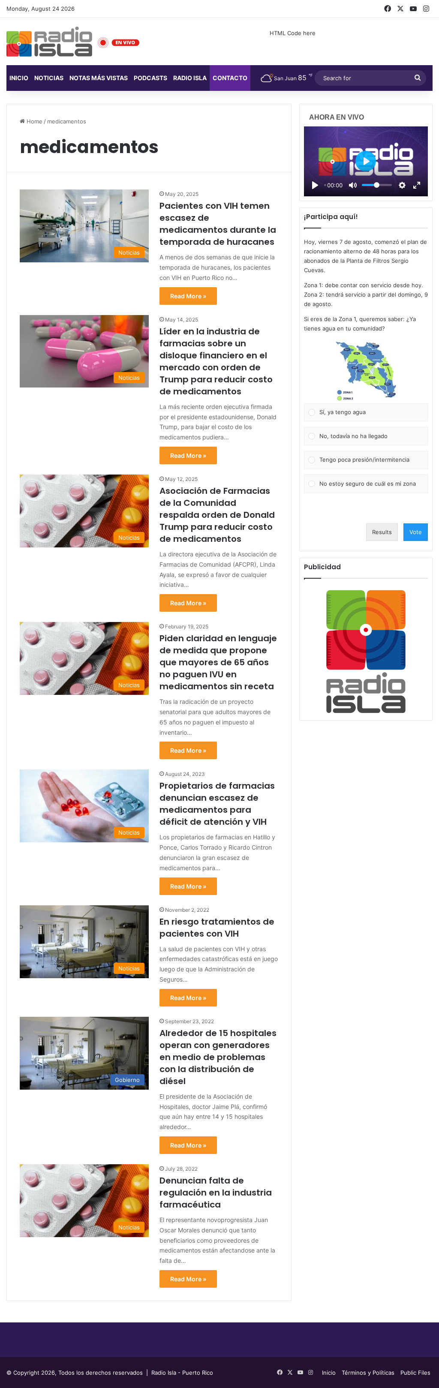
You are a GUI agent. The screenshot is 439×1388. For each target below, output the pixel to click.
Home (33, 121)
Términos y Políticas (368, 1372)
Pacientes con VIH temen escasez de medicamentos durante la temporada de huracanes (217, 224)
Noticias (48, 77)
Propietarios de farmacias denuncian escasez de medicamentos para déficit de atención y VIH (217, 804)
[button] (366, 371)
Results (382, 532)
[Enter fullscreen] (417, 185)
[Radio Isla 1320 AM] (49, 42)
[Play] (315, 185)
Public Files (415, 1372)
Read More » (188, 296)
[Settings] (402, 185)
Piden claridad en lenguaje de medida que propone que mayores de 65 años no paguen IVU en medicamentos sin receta (218, 662)
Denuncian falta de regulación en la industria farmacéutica (215, 1193)
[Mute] (353, 185)
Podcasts (150, 77)
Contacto (230, 77)
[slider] (377, 185)
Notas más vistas (98, 77)
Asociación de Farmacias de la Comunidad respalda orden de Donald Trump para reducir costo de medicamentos (217, 515)
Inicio (18, 77)
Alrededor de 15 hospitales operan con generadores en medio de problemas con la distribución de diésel (218, 1057)
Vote (415, 532)
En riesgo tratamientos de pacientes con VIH (216, 928)
